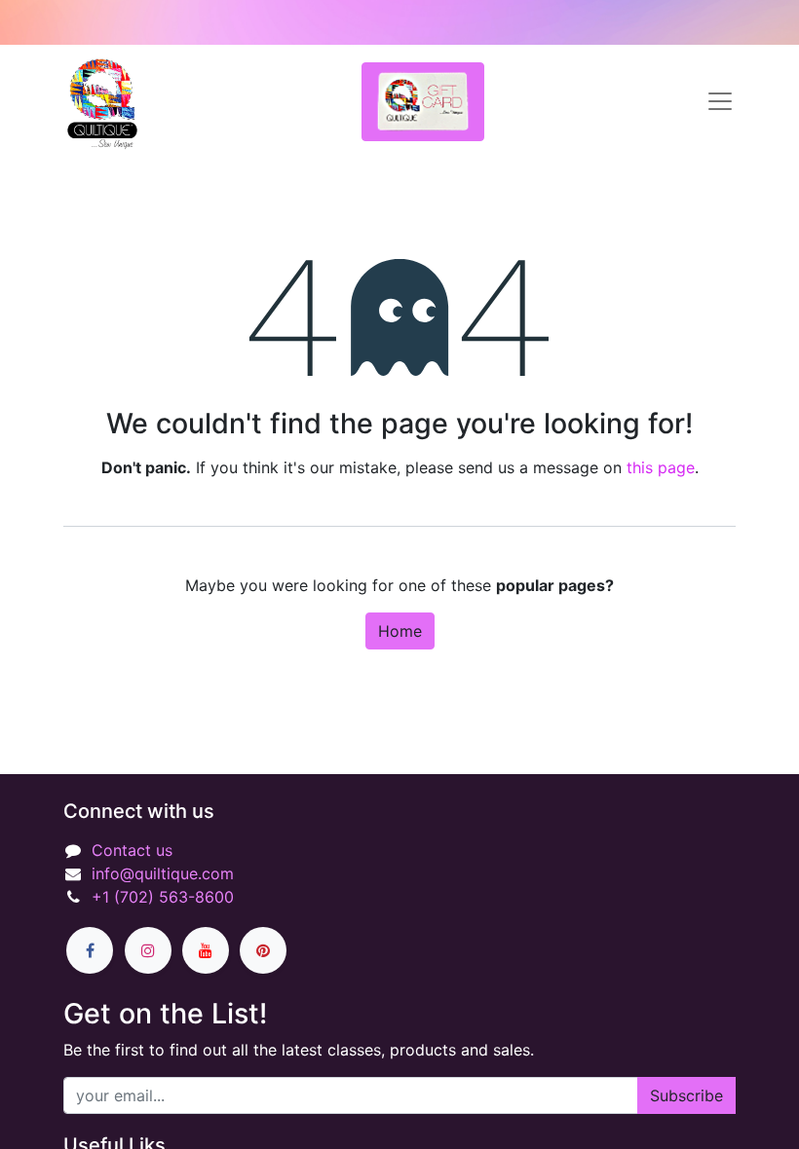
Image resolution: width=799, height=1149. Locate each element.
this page (661, 467)
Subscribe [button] (686, 1095)
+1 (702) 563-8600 (163, 897)
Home (400, 631)
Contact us (132, 850)
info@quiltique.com (163, 873)
